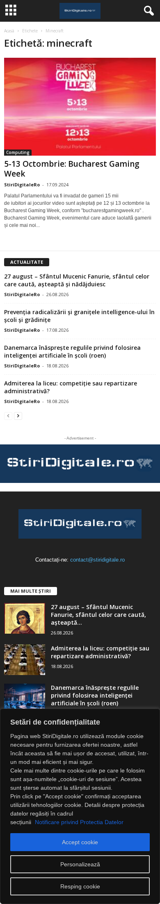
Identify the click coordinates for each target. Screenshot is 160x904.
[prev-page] (8, 415)
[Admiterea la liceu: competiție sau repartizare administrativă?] (24, 659)
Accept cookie (80, 842)
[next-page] (18, 415)
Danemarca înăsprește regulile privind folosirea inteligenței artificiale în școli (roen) (72, 351)
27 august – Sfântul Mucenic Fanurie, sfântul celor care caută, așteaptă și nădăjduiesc (76, 280)
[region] (80, 806)
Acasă (9, 31)
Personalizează (80, 864)
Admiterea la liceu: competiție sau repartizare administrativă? (100, 652)
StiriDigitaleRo (22, 184)
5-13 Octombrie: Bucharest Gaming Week (71, 169)
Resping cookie (80, 886)
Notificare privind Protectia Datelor (79, 822)
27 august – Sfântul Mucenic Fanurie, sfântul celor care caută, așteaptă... (98, 614)
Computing (18, 152)
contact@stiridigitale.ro (97, 560)
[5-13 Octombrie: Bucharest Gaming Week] (80, 107)
